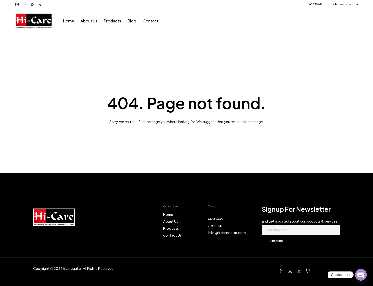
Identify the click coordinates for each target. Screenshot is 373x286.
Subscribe (276, 241)
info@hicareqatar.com (342, 4)
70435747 (315, 4)
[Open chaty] (361, 275)
